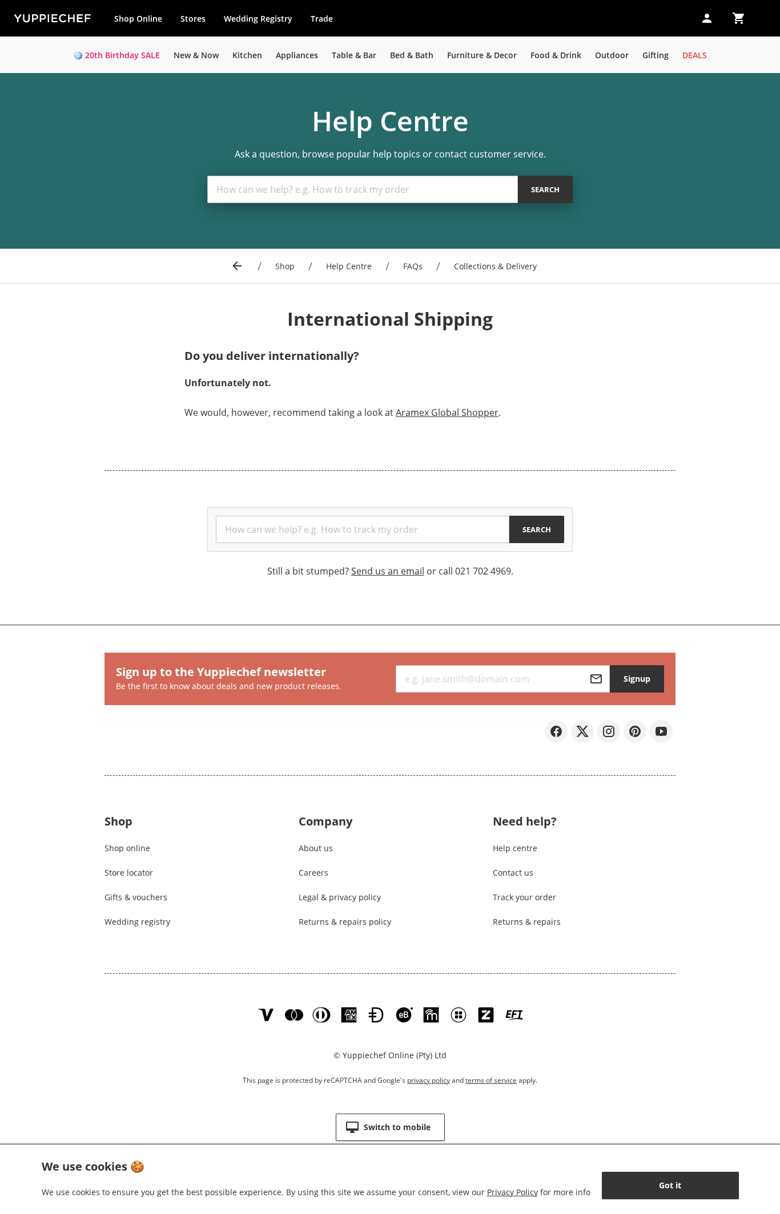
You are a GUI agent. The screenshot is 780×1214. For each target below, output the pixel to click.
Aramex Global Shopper (447, 412)
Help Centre (349, 266)
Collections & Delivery (495, 266)
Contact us (513, 872)
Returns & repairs (527, 921)
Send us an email (387, 571)
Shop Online (138, 18)
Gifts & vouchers (135, 897)
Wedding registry (137, 921)
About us (316, 848)
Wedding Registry (258, 18)
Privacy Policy (512, 1192)
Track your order (524, 897)
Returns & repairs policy (345, 921)
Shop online (127, 848)
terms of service (491, 1080)
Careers (313, 872)
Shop (285, 266)
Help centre (515, 848)
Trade (326, 21)
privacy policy (428, 1080)
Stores (193, 18)
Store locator (128, 872)
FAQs (413, 266)
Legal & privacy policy (340, 897)
